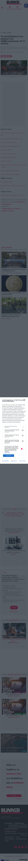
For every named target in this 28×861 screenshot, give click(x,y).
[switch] (22, 430)
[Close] (25, 400)
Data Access (14, 460)
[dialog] (14, 430)
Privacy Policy (22, 460)
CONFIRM (8, 455)
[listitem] (14, 427)
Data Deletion (5, 460)
